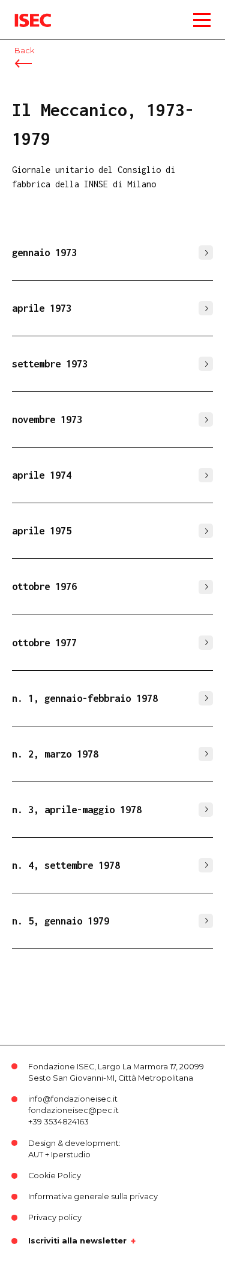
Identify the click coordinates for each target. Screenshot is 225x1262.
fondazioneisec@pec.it (73, 1110)
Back (24, 50)
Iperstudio (71, 1154)
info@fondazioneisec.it (73, 1098)
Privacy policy (55, 1217)
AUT (35, 1154)
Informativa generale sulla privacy (93, 1196)
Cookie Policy (54, 1175)
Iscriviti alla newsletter (77, 1241)
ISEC (24, 12)
